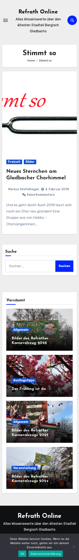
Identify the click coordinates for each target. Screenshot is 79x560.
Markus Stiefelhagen (23, 189)
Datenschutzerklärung (46, 553)
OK (22, 553)
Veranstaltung (24, 468)
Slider (30, 162)
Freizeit (14, 162)
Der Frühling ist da (29, 389)
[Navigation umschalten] (5, 20)
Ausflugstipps (24, 380)
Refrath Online (38, 12)
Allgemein (20, 330)
